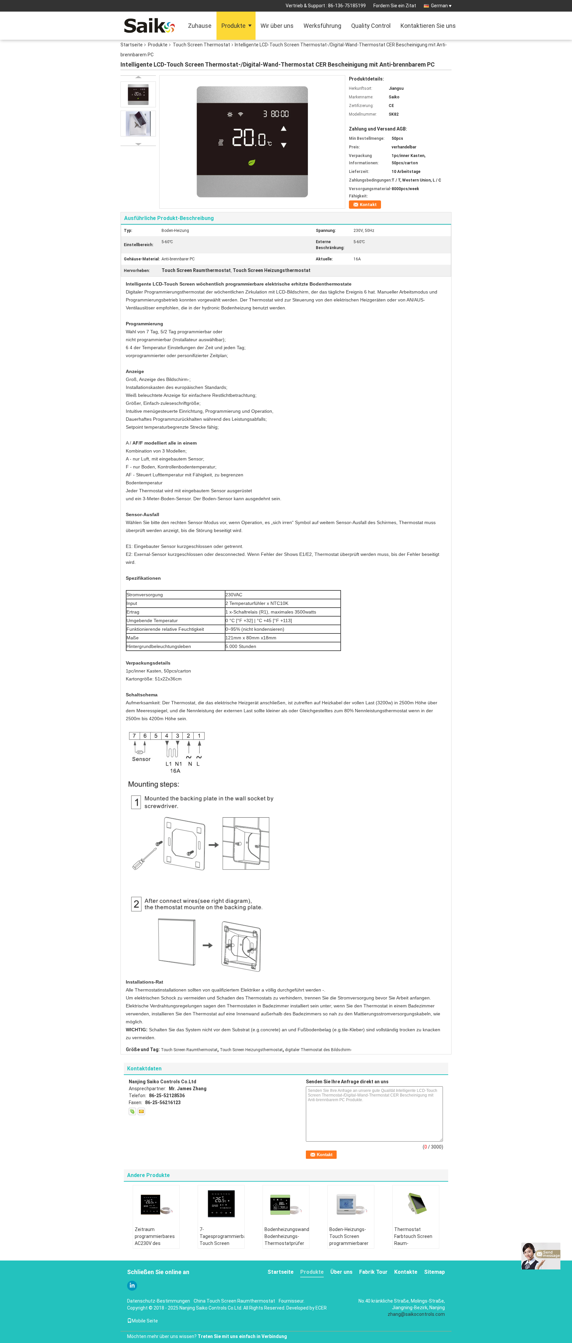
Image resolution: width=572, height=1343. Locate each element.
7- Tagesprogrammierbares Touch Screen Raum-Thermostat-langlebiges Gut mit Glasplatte (222, 1247)
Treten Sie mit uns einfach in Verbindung (242, 1336)
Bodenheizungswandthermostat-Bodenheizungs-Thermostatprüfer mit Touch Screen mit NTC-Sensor (286, 1243)
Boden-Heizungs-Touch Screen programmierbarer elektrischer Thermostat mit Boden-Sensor (348, 1247)
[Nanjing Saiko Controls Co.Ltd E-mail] (141, 1111)
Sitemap (434, 1272)
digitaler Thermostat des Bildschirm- (318, 1050)
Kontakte (405, 1272)
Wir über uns (277, 25)
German (439, 5)
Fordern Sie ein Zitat (394, 5)
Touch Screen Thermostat (201, 44)
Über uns (341, 1272)
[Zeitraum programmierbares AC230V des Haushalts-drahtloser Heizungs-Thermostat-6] (156, 1203)
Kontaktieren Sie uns (428, 25)
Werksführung (322, 25)
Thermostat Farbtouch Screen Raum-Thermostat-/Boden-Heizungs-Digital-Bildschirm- (416, 1247)
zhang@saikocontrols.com (416, 1314)
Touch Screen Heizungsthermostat (251, 1050)
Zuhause (200, 25)
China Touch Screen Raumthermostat (234, 1301)
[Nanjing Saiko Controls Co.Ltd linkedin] (132, 1285)
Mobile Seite (145, 1320)
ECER (321, 1308)
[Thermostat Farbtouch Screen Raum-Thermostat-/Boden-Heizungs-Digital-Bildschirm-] (416, 1203)
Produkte (233, 25)
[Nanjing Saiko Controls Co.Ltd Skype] (132, 1111)
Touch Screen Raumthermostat (189, 1050)
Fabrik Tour (373, 1272)
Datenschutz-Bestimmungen (158, 1301)
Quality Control (371, 25)
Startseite (131, 44)
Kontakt (368, 204)
